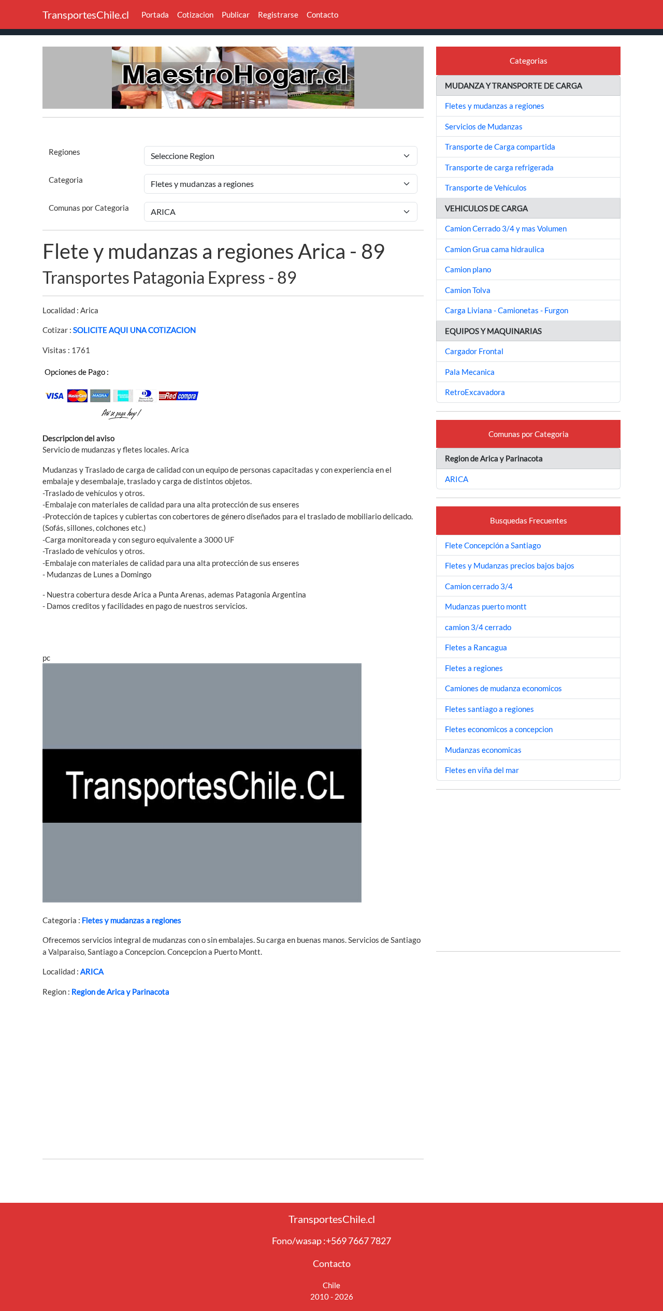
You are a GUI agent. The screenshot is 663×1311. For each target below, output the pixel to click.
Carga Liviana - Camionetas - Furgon (506, 310)
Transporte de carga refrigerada (499, 167)
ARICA (92, 971)
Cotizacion (195, 14)
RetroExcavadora (475, 392)
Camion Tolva (468, 290)
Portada (155, 14)
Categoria (66, 179)
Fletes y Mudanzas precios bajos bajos (509, 565)
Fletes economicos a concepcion (499, 729)
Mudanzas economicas (483, 749)
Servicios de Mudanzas (484, 126)
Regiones (64, 151)
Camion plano (468, 269)
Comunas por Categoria (89, 207)
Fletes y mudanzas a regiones (131, 920)
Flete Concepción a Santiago (493, 545)
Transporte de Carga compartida (500, 146)
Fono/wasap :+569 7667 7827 (331, 1240)
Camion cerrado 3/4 (479, 586)
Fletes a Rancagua (476, 647)
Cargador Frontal (474, 351)
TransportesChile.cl (85, 14)
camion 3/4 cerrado (478, 627)
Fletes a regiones (474, 668)
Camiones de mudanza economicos (503, 688)
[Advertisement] (233, 1078)
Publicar (236, 14)
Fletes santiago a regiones (489, 708)
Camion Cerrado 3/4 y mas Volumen (506, 228)
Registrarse (278, 14)
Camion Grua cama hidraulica (494, 249)
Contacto (322, 14)
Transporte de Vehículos (486, 187)
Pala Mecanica (470, 371)
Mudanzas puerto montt (486, 606)
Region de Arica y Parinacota (120, 991)
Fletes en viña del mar (482, 770)
